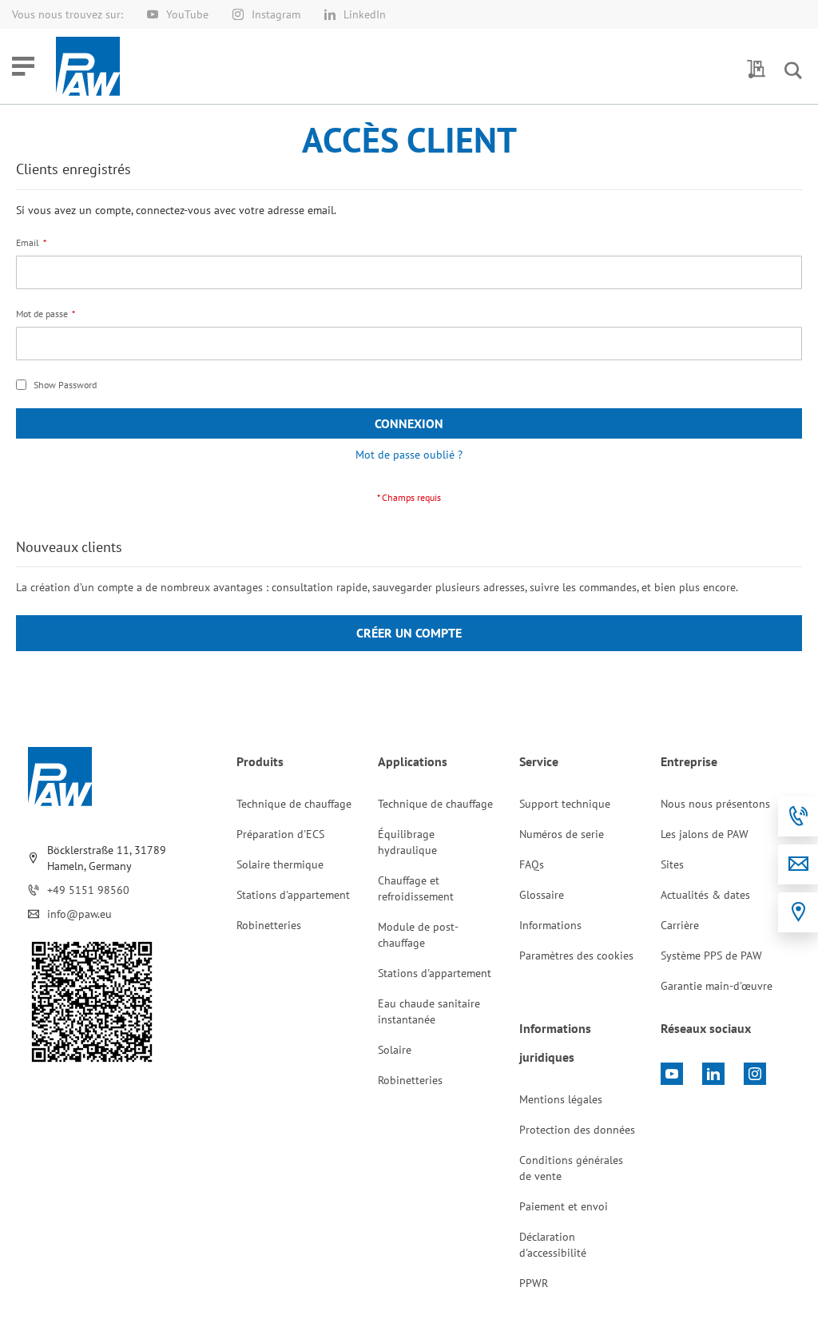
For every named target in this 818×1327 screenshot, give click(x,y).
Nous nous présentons (715, 804)
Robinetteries (268, 925)
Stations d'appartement (293, 895)
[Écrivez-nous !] (798, 864)
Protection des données (577, 1129)
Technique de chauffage (293, 804)
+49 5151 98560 (88, 890)
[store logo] (88, 66)
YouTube (187, 14)
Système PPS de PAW (711, 955)
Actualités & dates (705, 895)
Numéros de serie (561, 834)
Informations (550, 925)
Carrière (680, 925)
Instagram (276, 14)
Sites (672, 864)
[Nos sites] (798, 912)
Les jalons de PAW (705, 834)
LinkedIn (364, 14)
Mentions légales (560, 1099)
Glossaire (541, 895)
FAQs (531, 864)
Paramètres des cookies (576, 955)
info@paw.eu (79, 914)
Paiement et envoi (563, 1206)
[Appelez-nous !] (798, 816)
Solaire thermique (280, 864)
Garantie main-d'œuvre (716, 986)
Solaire (394, 1050)
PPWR (533, 1283)
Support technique (564, 804)
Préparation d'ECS (280, 834)
